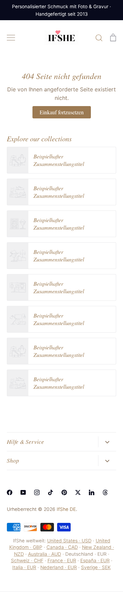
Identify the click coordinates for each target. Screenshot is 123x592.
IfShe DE (66, 509)
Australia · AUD (44, 554)
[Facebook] (9, 492)
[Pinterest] (64, 492)
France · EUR (61, 560)
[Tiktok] (50, 492)
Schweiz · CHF (27, 560)
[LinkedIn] (91, 492)
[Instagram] (37, 492)
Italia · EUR (24, 567)
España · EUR (95, 560)
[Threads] (105, 492)
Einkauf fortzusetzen (62, 112)
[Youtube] (23, 492)
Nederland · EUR (58, 567)
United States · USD (69, 540)
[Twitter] (78, 492)
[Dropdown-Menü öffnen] (107, 441)
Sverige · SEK (96, 567)
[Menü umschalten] (10, 37)
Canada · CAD (62, 547)
